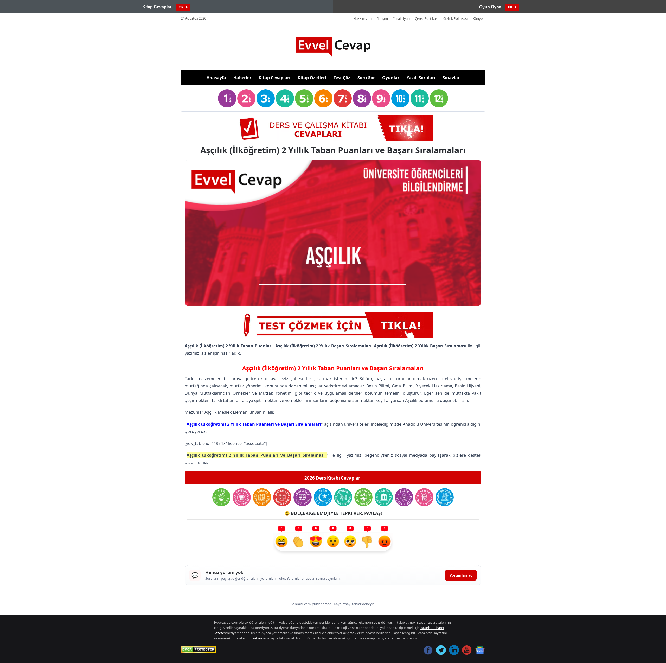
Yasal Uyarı (401, 18)
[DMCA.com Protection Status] (198, 649)
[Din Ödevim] (323, 497)
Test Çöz (342, 77)
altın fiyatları (252, 638)
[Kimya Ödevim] (424, 497)
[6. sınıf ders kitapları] (323, 98)
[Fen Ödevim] (221, 497)
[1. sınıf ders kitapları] (227, 98)
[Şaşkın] (333, 542)
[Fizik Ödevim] (404, 497)
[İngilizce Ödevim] (302, 497)
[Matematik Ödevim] (282, 497)
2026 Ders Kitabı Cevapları (333, 478)
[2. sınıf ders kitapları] (246, 98)
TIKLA (183, 7)
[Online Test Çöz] (333, 325)
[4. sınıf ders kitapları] (285, 98)
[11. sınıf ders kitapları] (420, 98)
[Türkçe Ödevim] (262, 497)
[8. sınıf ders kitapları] (362, 98)
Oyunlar (390, 77)
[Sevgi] (315, 542)
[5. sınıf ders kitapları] (304, 98)
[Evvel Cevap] (333, 47)
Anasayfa (216, 77)
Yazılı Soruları (421, 77)
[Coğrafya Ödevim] (363, 497)
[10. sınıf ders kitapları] (400, 98)
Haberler (242, 77)
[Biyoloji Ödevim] (445, 497)
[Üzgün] (350, 542)
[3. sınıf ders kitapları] (266, 98)
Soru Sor (366, 77)
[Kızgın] (384, 542)
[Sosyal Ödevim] (242, 497)
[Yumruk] (367, 542)
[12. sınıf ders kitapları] (439, 98)
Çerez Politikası (426, 18)
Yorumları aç (461, 575)
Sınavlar (451, 77)
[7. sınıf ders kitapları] (343, 98)
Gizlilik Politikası (455, 18)
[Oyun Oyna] (333, 128)
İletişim (382, 18)
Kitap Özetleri (312, 77)
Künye (478, 18)
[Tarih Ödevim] (384, 497)
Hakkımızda (362, 18)
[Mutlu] (281, 542)
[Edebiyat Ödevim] (343, 497)
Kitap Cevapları (274, 77)
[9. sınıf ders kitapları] (381, 98)
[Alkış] (298, 542)
